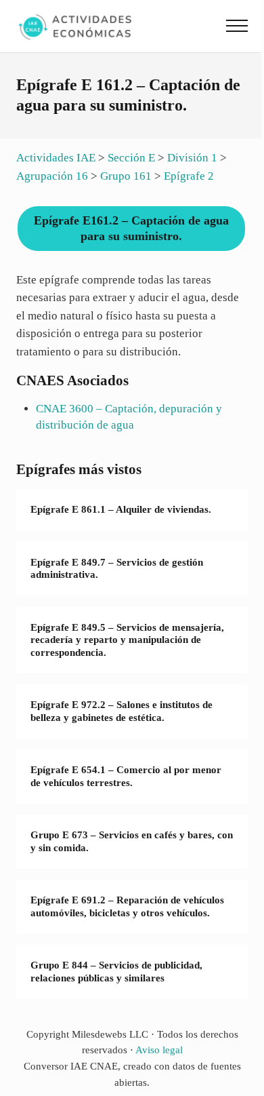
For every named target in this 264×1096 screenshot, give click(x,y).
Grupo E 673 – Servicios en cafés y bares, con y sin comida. (131, 841)
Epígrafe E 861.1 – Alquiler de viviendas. (120, 509)
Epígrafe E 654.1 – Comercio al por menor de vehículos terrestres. (125, 776)
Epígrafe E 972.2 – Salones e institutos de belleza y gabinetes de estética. (121, 711)
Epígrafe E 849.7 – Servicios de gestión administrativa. (116, 569)
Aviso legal (159, 1049)
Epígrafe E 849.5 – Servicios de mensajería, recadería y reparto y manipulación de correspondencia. (127, 640)
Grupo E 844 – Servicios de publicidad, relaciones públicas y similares (116, 971)
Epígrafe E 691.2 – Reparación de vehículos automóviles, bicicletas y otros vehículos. (127, 906)
